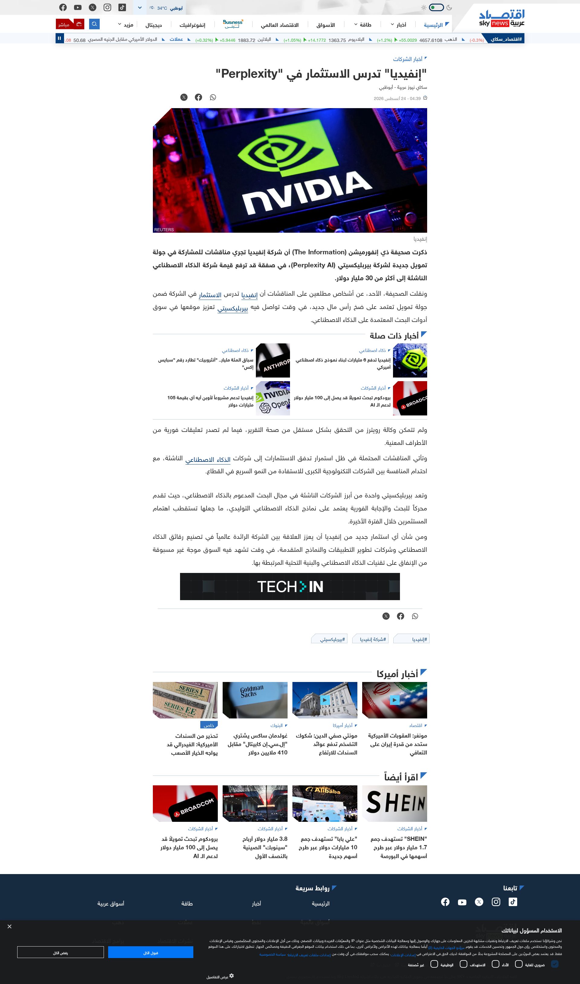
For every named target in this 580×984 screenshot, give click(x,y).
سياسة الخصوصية (272, 953)
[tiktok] (513, 903)
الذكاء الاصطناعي (207, 458)
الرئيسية (433, 24)
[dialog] (290, 952)
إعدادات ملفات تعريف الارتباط (309, 954)
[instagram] (496, 903)
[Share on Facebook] (198, 98)
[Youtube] (77, 7)
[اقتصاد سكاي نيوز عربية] (488, 18)
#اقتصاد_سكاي (506, 38)
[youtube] (462, 903)
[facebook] (445, 903)
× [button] (10, 927)
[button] (159, 7)
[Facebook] (63, 7)
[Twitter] (92, 7)
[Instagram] (107, 7)
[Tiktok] (122, 7)
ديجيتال (154, 24)
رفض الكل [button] (60, 952)
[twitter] (479, 903)
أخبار (256, 902)
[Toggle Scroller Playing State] (60, 38)
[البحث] (94, 24)
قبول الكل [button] (150, 952)
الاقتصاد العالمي (280, 24)
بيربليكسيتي (233, 307)
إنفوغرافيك (192, 24)
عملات (204, 38)
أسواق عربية (111, 902)
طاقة (187, 902)
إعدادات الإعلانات (403, 954)
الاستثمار (210, 294)
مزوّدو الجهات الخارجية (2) (446, 947)
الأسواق (326, 24)
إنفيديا (249, 294)
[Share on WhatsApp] (213, 98)
